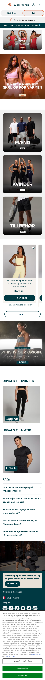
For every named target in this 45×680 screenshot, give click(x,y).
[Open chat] (35, 608)
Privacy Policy (36, 654)
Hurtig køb (21, 298)
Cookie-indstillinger (12, 592)
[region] (22, 405)
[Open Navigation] (5, 5)
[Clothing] (22, 81)
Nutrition (11, 13)
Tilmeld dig (12, 584)
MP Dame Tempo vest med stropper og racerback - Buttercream (19, 283)
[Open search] (10, 5)
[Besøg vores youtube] (23, 608)
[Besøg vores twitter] (29, 608)
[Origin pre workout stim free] (22, 348)
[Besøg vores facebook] (11, 608)
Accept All (22, 675)
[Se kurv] (40, 5)
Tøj (33, 13)
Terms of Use (10, 656)
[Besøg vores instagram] (5, 608)
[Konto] (33, 5)
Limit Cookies (22, 668)
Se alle (22, 314)
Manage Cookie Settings (22, 661)
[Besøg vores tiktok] (17, 608)
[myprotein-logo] (21, 5)
